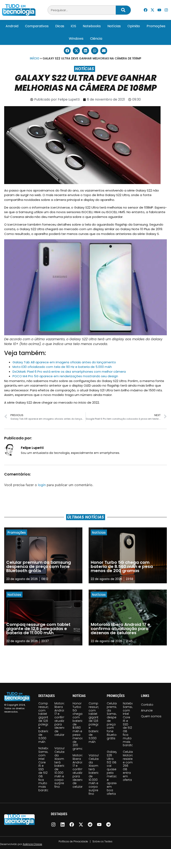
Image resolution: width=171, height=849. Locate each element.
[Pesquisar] (123, 10)
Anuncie (147, 710)
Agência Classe (32, 844)
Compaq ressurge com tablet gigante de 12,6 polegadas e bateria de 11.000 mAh (46, 722)
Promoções (156, 26)
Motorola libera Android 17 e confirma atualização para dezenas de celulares (63, 719)
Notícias (114, 26)
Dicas (59, 26)
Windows (76, 38)
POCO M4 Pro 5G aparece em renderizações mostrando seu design (65, 376)
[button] (67, 50)
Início (34, 58)
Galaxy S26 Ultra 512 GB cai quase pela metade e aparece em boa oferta (113, 773)
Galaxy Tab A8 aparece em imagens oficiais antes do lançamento (64, 362)
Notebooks (92, 26)
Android (12, 26)
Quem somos (151, 716)
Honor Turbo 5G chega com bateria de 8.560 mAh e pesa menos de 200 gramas (79, 726)
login (42, 485)
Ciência (96, 38)
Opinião (133, 26)
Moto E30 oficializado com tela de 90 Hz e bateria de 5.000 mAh (62, 367)
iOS (73, 26)
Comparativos (37, 26)
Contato (147, 705)
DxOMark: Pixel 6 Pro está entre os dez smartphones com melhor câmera (69, 371)
